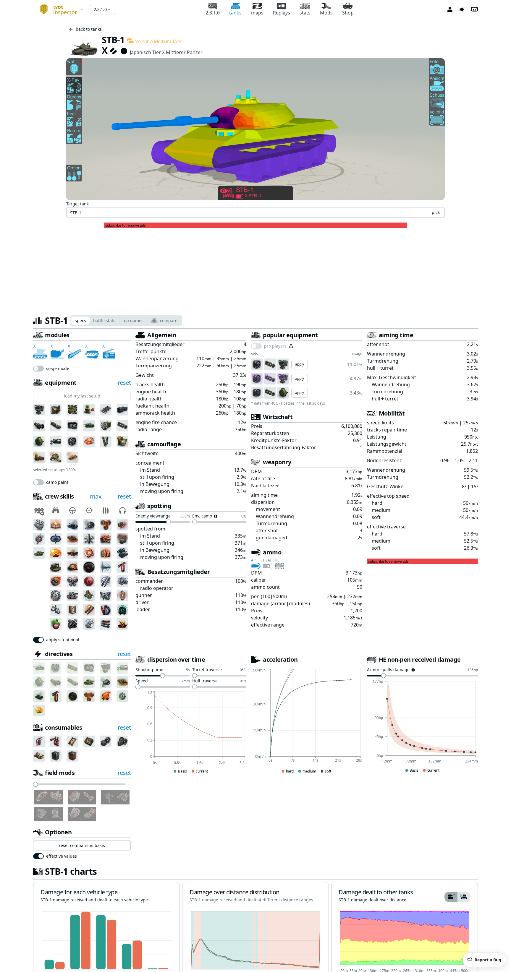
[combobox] (59, 9)
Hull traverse (205, 681)
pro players (275, 346)
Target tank (77, 204)
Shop (348, 12)
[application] (190, 732)
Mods (326, 12)
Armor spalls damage (388, 670)
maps (257, 12)
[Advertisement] (255, 269)
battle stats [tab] (104, 320)
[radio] (450, 897)
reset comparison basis (82, 845)
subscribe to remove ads (125, 225)
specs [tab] (80, 320)
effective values (61, 856)
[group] (457, 897)
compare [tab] (168, 320)
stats (305, 12)
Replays (281, 12)
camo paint (57, 482)
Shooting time (149, 670)
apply (299, 364)
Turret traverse (207, 670)
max (96, 496)
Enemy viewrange (153, 516)
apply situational (62, 640)
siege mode (57, 368)
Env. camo (202, 516)
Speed (141, 681)
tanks (235, 12)
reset (124, 383)
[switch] (38, 368)
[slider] (35, 784)
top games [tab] (132, 320)
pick (436, 212)
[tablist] (126, 320)
